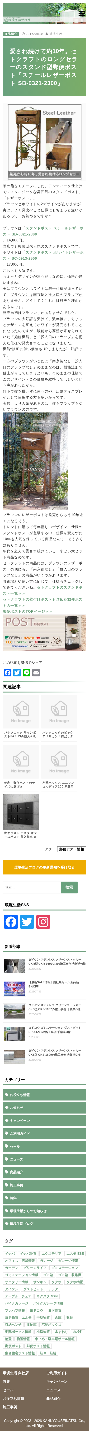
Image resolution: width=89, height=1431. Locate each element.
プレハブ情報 (15, 1310)
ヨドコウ (36, 1310)
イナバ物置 (28, 1253)
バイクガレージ (16, 1303)
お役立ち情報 (20, 1095)
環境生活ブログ (21, 1224)
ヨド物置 (54, 1310)
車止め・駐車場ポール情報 (55, 1339)
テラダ (53, 1289)
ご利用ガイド (20, 1133)
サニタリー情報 (16, 1282)
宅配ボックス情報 (18, 1332)
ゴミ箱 (48, 1275)
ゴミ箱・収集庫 (69, 1275)
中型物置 (43, 1317)
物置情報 (23, 1339)
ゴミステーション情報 (21, 1275)
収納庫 (32, 1325)
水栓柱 (78, 1332)
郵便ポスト (13, 1346)
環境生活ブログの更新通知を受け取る (44, 867)
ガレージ (46, 1261)
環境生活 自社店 (16, 1373)
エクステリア (51, 1253)
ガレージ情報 (68, 1261)
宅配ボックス (51, 1325)
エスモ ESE (75, 1253)
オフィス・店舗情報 (20, 1261)
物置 (8, 1339)
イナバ (10, 1253)
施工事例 (16, 1185)
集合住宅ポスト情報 (20, 1353)
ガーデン (11, 1268)
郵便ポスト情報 (71, 849)
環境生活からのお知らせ (28, 1211)
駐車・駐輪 (48, 1353)
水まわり (61, 1332)
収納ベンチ (13, 1325)
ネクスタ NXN (47, 1296)
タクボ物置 (74, 1282)
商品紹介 (11, 34)
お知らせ (16, 1107)
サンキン (40, 1282)
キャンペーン (20, 1121)
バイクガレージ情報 (48, 1303)
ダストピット (33, 1289)
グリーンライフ (35, 1268)
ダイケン (11, 1289)
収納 (69, 1317)
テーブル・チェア (18, 1296)
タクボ (56, 1282)
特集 (13, 1198)
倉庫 (58, 1317)
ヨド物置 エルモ (18, 1317)
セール (15, 1146)
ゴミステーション (65, 1268)
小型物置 (43, 1332)
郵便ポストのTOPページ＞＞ (28, 611)
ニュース (16, 1159)
